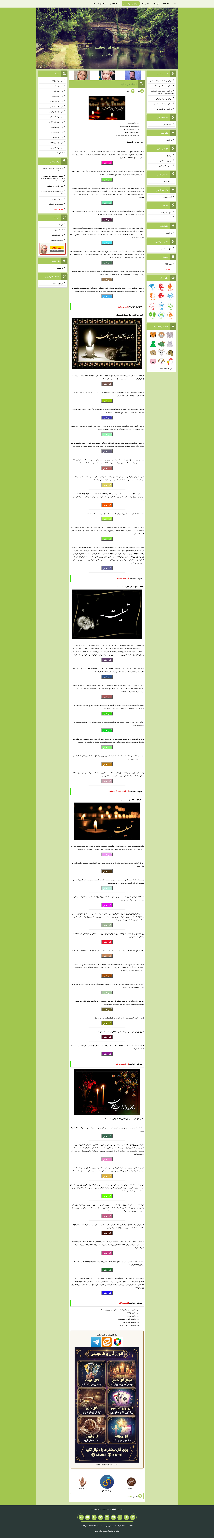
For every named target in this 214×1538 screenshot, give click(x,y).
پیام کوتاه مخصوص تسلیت (130, 132)
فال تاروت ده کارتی (57, 132)
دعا (171, 217)
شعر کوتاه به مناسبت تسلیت (129, 126)
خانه (174, 3)
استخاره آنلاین (114, 3)
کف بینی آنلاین (167, 181)
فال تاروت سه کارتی (56, 106)
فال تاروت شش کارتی (56, 122)
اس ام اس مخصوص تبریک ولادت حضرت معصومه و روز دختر (162, 92)
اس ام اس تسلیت (107, 47)
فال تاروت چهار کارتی (56, 111)
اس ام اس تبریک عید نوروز (163, 109)
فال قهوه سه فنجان (166, 160)
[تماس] (107, 1517)
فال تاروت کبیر (58, 85)
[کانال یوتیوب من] (87, 1517)
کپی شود (107, 162)
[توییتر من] (100, 1517)
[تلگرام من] (126, 1517)
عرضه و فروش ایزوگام (56, 204)
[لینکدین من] (81, 1517)
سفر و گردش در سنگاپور (55, 186)
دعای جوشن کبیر (166, 212)
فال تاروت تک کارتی (56, 101)
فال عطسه (60, 268)
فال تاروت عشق (58, 137)
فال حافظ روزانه (58, 230)
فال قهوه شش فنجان (165, 165)
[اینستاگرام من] (113, 1517)
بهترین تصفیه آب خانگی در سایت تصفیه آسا (53, 170)
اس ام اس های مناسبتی (130, 3)
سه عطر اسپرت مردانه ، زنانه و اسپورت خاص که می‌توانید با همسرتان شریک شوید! (52, 178)
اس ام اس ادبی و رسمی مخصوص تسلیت (126, 135)
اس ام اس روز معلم (133, 1316)
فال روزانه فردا (58, 283)
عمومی (130, 1496)
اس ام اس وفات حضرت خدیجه (162, 103)
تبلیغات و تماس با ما (100, 3)
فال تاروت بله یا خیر (56, 147)
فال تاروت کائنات (57, 96)
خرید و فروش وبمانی (56, 199)
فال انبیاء (169, 140)
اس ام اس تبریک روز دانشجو (129, 1325)
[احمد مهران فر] (133, 76)
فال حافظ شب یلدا (57, 235)
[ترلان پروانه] (107, 76)
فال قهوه (169, 155)
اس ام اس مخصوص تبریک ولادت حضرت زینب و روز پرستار (120, 1309)
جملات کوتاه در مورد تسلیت (130, 129)
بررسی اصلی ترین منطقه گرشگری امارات (53, 192)
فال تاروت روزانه (57, 80)
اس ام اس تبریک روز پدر (164, 98)
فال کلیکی (169, 233)
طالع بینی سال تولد (166, 368)
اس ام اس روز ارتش (132, 1312)
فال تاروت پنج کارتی (56, 116)
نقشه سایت (98, 1531)
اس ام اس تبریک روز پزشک (163, 85)
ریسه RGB (168, 264)
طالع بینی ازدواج (167, 197)
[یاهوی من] (132, 1517)
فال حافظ (166, 3)
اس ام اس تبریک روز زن (131, 1322)
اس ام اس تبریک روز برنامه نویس (128, 1319)
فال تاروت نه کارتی (57, 127)
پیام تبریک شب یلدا (57, 240)
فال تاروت (156, 3)
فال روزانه (145, 3)
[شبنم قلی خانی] (82, 76)
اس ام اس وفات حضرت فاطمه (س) (160, 80)
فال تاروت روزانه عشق (55, 142)
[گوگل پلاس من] (94, 1517)
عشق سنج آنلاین (166, 248)
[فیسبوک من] (119, 1517)
